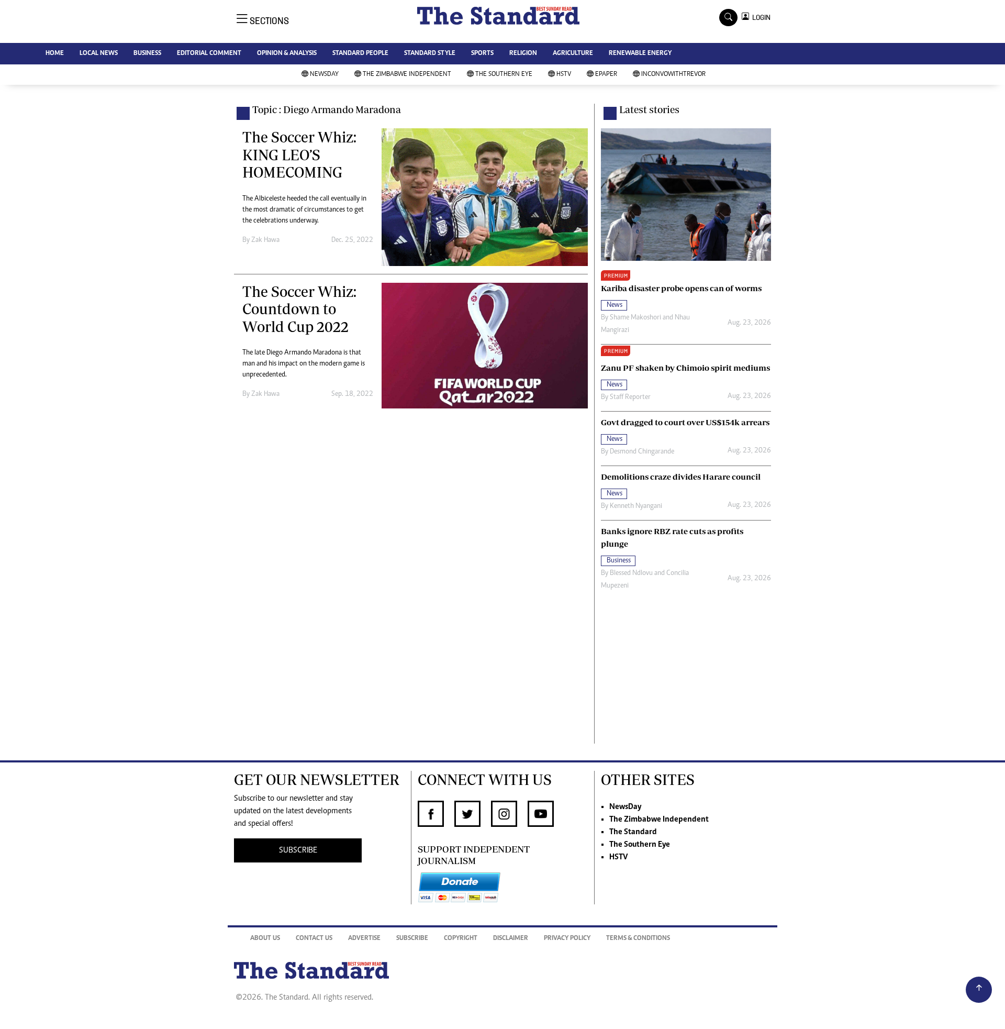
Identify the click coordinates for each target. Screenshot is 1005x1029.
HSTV (563, 74)
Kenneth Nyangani (636, 506)
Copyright (460, 938)
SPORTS (482, 53)
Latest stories (649, 109)
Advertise (364, 938)
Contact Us (314, 938)
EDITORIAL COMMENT (209, 53)
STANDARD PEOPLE (360, 53)
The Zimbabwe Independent (407, 74)
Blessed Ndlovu (631, 573)
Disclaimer (510, 938)
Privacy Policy (567, 938)
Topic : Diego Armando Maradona (326, 109)
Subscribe (412, 938)
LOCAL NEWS (99, 53)
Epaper (606, 74)
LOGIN (759, 17)
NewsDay (324, 74)
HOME (55, 53)
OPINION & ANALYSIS (287, 53)
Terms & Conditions (638, 938)
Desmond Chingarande (642, 452)
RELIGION (523, 53)
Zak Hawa (265, 240)
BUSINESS (147, 53)
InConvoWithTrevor (673, 74)
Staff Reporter (630, 397)
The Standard (633, 832)
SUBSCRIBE (298, 850)
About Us (265, 938)
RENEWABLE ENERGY (640, 53)
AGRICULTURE (573, 53)
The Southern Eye (503, 74)
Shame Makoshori (635, 318)
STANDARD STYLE (429, 53)
